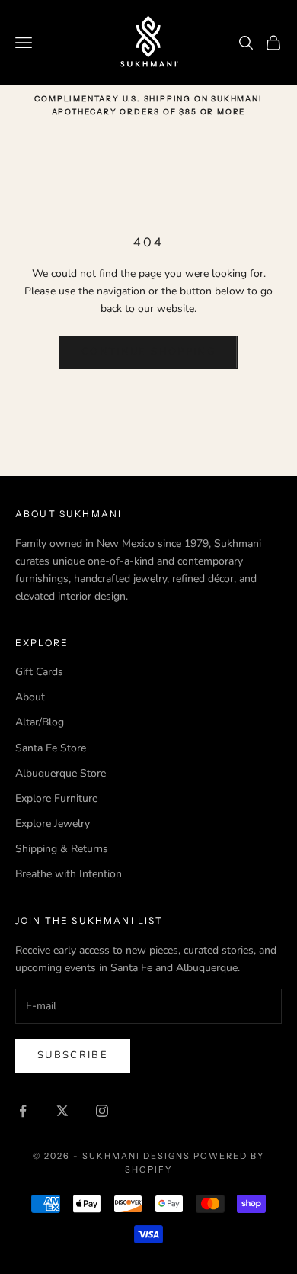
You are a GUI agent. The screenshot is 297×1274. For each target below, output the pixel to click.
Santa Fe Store (50, 748)
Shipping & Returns (61, 848)
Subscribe (72, 1055)
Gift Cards (39, 671)
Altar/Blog (39, 722)
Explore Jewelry (52, 823)
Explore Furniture (56, 798)
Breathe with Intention (68, 874)
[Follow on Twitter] (62, 1110)
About (30, 697)
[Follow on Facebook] (22, 1110)
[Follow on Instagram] (102, 1110)
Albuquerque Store (60, 773)
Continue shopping (148, 352)
